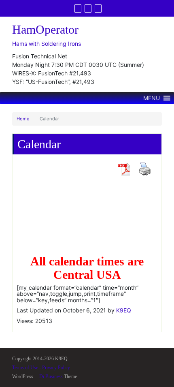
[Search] (98, 8)
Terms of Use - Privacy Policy (41, 367)
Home (23, 119)
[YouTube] (88, 8)
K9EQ (123, 310)
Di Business (50, 376)
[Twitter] (77, 8)
